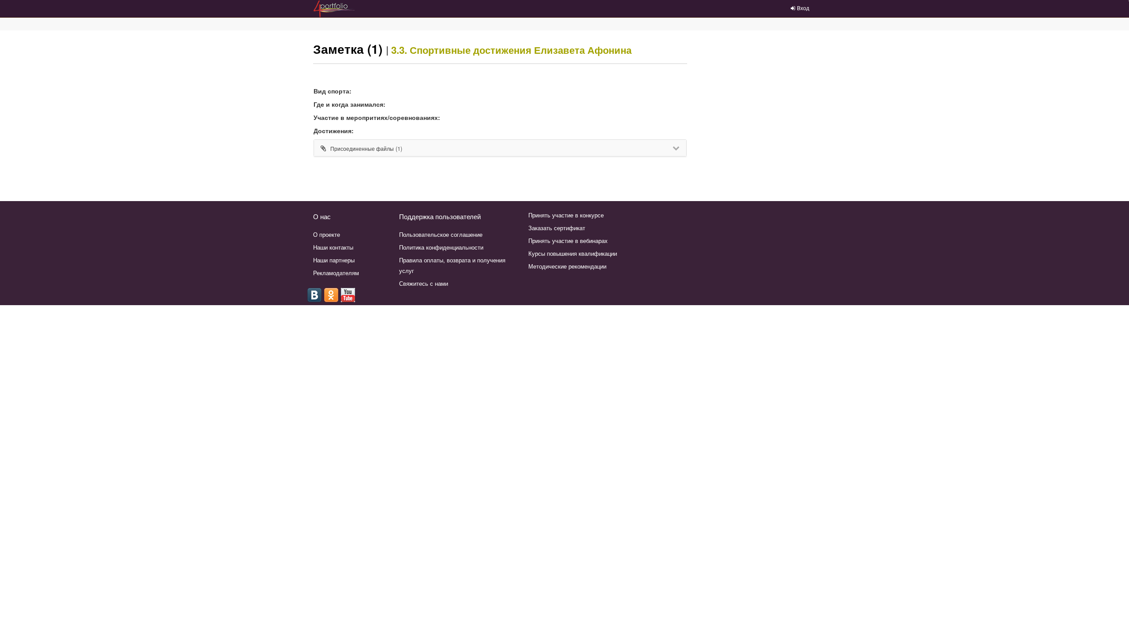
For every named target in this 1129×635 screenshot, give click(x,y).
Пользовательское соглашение (440, 234)
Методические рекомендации (567, 266)
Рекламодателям (336, 273)
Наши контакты (333, 247)
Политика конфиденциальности (441, 247)
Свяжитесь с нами (423, 283)
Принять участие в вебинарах (568, 240)
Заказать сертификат (556, 228)
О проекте (326, 234)
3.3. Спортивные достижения (461, 50)
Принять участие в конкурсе (566, 215)
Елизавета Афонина (583, 50)
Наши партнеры (334, 260)
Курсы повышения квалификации (572, 253)
